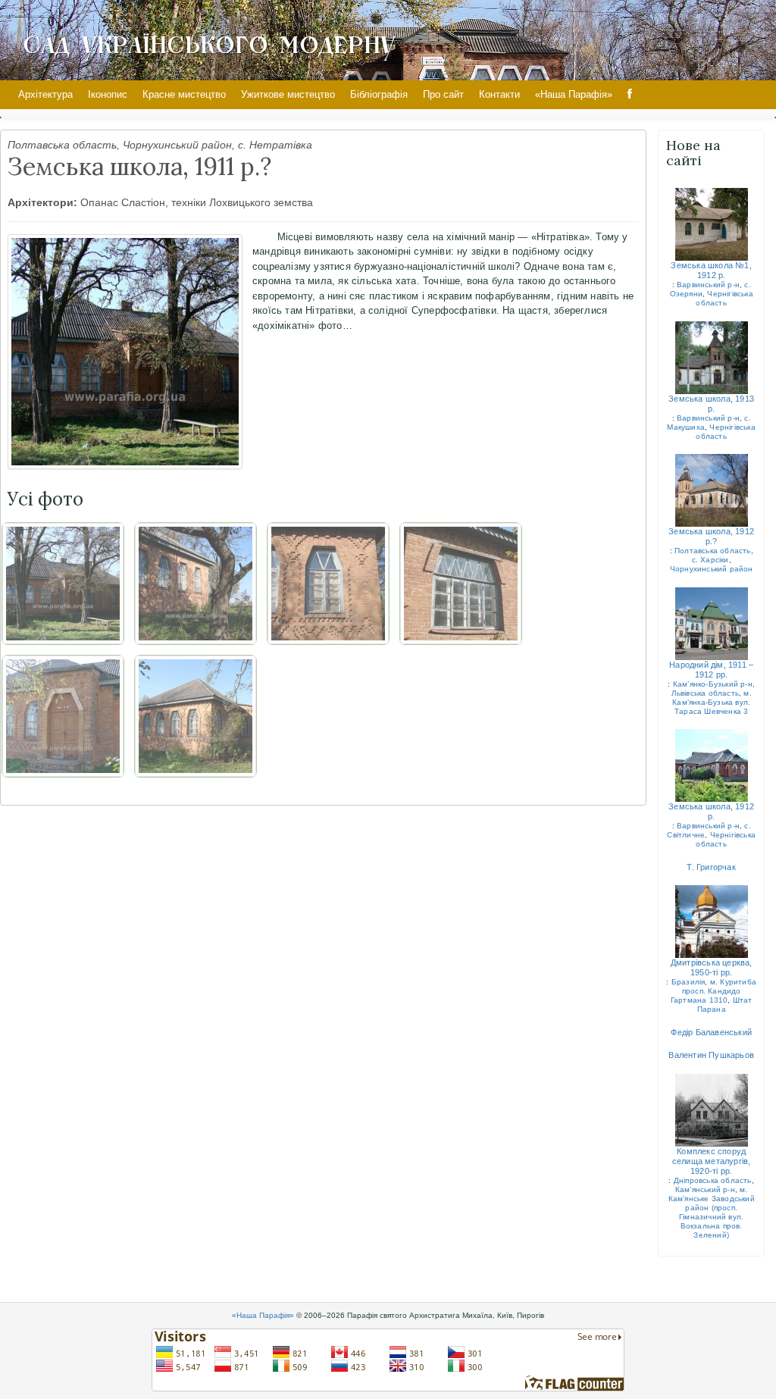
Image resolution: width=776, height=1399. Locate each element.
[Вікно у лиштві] (328, 583)
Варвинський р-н (708, 284)
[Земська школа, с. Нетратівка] (125, 351)
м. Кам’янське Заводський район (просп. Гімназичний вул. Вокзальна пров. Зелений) (711, 1212)
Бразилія (688, 982)
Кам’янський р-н (705, 1189)
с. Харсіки (710, 560)
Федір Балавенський (711, 1032)
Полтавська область (712, 550)
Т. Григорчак (711, 867)
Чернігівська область (724, 298)
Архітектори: (42, 202)
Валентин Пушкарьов (711, 1054)
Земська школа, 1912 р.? (711, 536)
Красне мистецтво (184, 94)
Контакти (499, 94)
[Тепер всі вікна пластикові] (460, 583)
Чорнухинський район (711, 569)
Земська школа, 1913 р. (711, 403)
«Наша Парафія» (573, 94)
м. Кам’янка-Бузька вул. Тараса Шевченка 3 (712, 702)
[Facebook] (630, 94)
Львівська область (705, 693)
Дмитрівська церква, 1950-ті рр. (712, 967)
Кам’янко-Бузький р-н (713, 684)
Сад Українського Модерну (209, 43)
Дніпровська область (713, 1180)
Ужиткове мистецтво (288, 94)
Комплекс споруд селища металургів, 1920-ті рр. (711, 1161)
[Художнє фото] (195, 583)
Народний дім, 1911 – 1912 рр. (711, 669)
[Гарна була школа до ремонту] (195, 716)
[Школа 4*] (63, 716)
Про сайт (443, 94)
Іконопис (107, 94)
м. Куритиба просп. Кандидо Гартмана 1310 (713, 991)
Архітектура (45, 94)
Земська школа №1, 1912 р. (711, 270)
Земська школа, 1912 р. (711, 811)
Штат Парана (725, 1004)
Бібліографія (379, 94)
